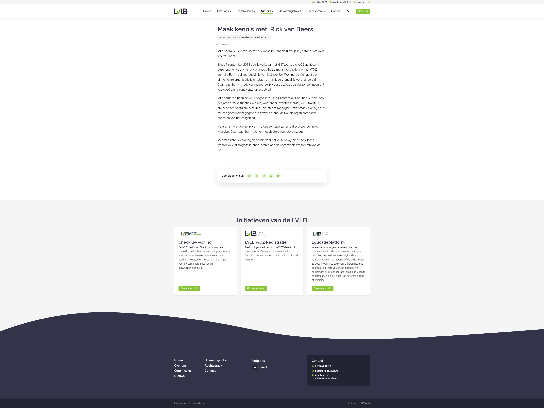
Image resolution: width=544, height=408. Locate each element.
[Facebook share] (256, 175)
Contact (210, 370)
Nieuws (226, 37)
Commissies (183, 370)
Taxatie (235, 37)
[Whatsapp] (278, 175)
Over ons (180, 365)
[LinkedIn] (369, 2)
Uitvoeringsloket (216, 360)
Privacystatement (182, 403)
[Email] (271, 175)
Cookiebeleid (198, 403)
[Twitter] (249, 175)
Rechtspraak (213, 365)
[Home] (181, 11)
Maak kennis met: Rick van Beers (255, 37)
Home (220, 37)
